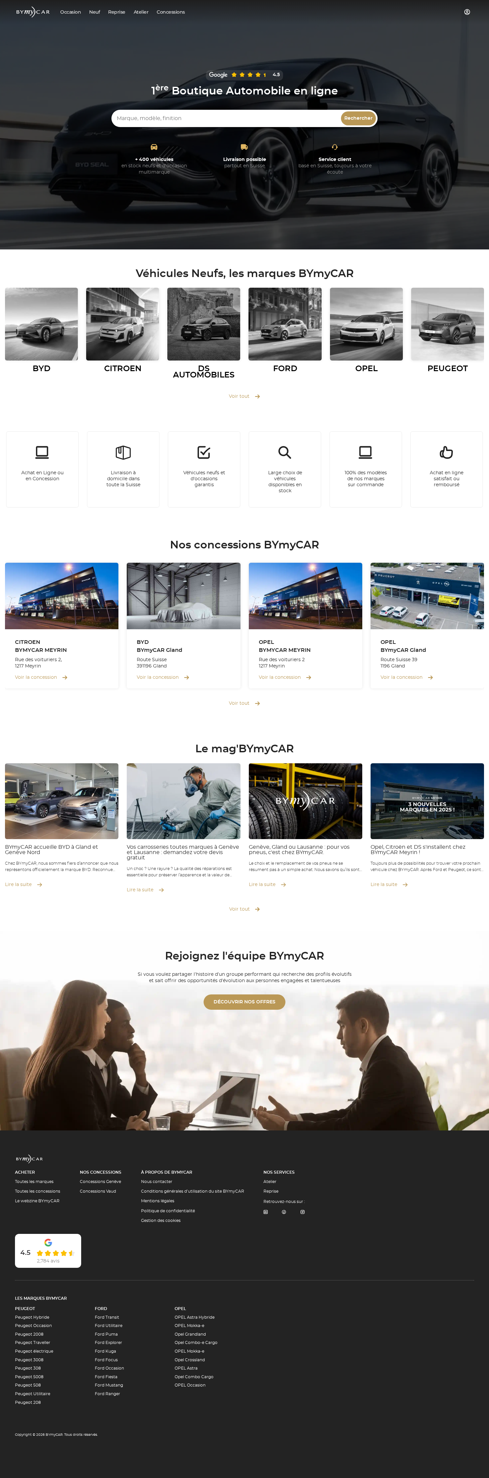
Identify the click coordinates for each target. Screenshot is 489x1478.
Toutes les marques (34, 1182)
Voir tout (239, 396)
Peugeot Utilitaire (32, 1394)
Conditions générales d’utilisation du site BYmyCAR (192, 1191)
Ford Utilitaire (108, 1326)
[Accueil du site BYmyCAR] (33, 12)
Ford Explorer (108, 1343)
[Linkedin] (265, 1212)
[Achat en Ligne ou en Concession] (43, 470)
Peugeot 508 (28, 1385)
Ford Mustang (109, 1385)
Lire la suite (18, 884)
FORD (101, 1309)
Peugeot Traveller (32, 1343)
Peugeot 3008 (29, 1360)
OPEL (180, 1309)
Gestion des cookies (161, 1221)
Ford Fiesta (106, 1377)
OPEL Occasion (190, 1385)
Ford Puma (106, 1334)
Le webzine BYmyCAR (37, 1201)
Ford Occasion (109, 1368)
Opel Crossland (190, 1360)
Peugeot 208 (28, 1402)
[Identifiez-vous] (467, 12)
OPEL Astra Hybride (195, 1317)
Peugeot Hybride (32, 1317)
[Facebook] (284, 1212)
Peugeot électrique (34, 1351)
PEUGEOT (25, 1309)
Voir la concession (36, 677)
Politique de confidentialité (168, 1211)
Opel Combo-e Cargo (196, 1343)
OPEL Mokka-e (189, 1326)
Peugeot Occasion (33, 1326)
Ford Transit (107, 1317)
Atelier (269, 1182)
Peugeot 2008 (29, 1334)
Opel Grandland (190, 1334)
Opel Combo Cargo (194, 1377)
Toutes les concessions (37, 1191)
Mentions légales (157, 1201)
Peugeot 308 (28, 1368)
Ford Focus (106, 1360)
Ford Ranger (107, 1394)
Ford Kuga (105, 1351)
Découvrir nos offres (244, 1002)
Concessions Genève (100, 1182)
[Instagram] (302, 1212)
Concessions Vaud (98, 1191)
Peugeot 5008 (29, 1377)
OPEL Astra (186, 1368)
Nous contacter (156, 1182)
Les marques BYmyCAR (41, 1298)
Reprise (270, 1191)
